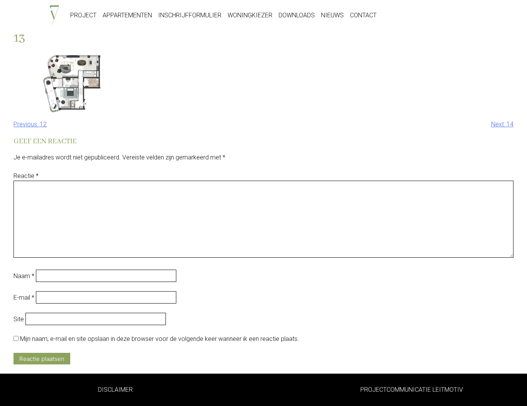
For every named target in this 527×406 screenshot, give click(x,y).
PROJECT (83, 15)
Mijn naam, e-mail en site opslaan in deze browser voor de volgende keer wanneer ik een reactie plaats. (159, 338)
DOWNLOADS (297, 15)
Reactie (26, 176)
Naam (24, 276)
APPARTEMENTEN (127, 15)
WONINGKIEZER (250, 15)
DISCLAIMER (115, 389)
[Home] (54, 13)
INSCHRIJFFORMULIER (189, 15)
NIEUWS (332, 15)
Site (19, 319)
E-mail (24, 297)
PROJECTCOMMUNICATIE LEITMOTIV (411, 389)
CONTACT (363, 15)
